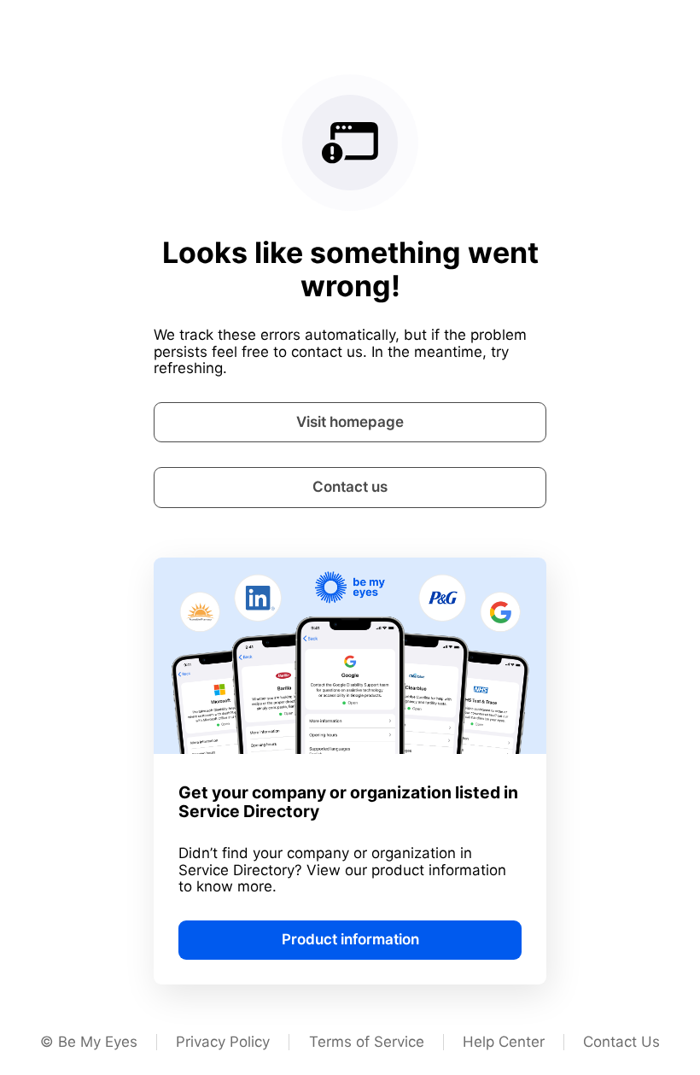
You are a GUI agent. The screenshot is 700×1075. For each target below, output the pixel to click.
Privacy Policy (223, 1041)
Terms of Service (366, 1041)
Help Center (504, 1041)
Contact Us (621, 1041)
